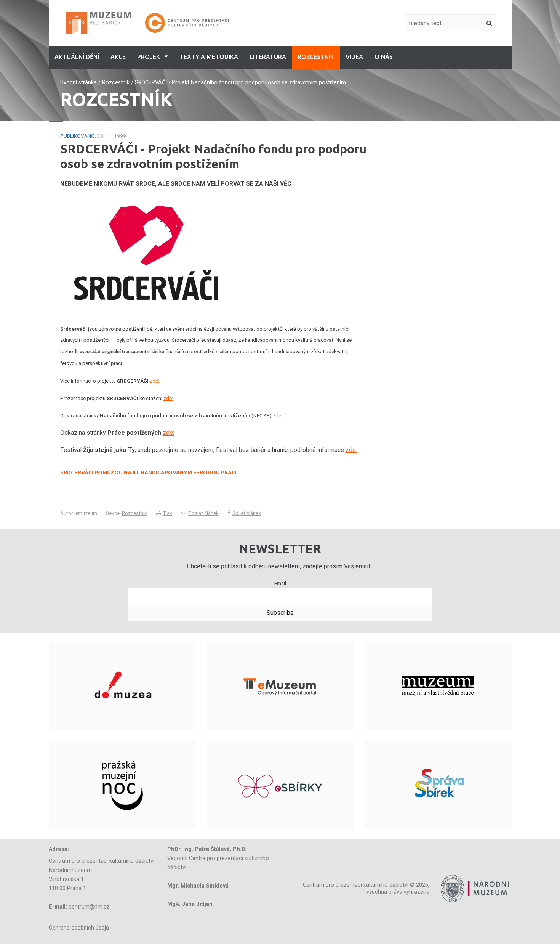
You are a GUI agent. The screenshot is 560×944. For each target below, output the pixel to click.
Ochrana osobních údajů (79, 928)
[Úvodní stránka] (101, 22)
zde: (168, 398)
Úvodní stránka (78, 82)
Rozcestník (116, 82)
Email (280, 583)
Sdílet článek (246, 513)
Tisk (167, 513)
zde (154, 381)
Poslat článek (203, 513)
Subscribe (280, 612)
